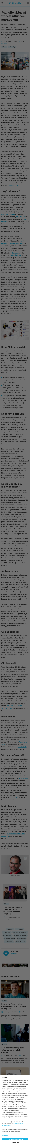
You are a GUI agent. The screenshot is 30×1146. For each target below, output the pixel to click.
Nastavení (5, 1135)
